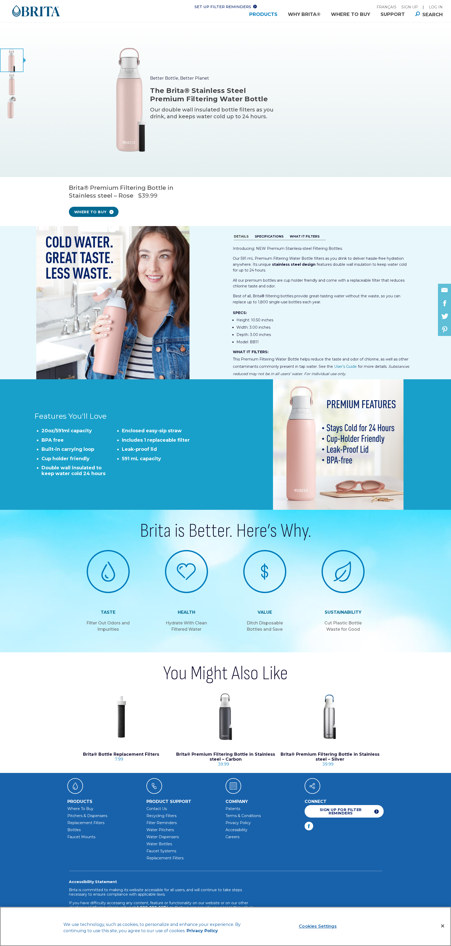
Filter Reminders (161, 822)
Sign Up (409, 7)
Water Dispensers (162, 837)
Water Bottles (159, 844)
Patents (232, 808)
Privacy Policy (238, 822)
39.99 (225, 759)
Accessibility (236, 829)
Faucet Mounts (81, 837)
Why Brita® (304, 14)
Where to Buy (350, 14)
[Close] (442, 926)
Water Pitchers (160, 829)
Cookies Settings (318, 926)
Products (263, 14)
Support (393, 14)
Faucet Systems (161, 851)
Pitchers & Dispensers (87, 815)
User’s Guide (345, 366)
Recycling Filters (161, 815)
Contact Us (156, 808)
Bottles (74, 829)
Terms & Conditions (243, 815)
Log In (436, 7)
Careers (232, 837)
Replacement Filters (85, 822)
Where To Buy (80, 808)
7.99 (121, 757)
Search (432, 14)
